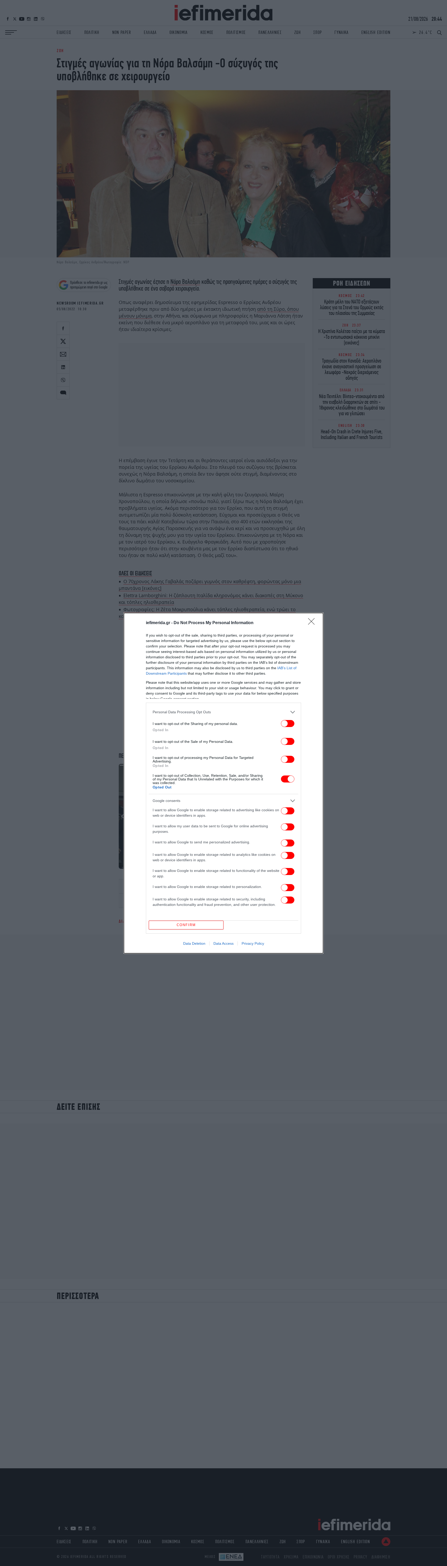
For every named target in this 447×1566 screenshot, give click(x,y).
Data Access (223, 943)
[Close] (313, 623)
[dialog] (223, 783)
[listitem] (223, 712)
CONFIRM (186, 925)
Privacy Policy (253, 943)
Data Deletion (194, 943)
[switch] (287, 723)
